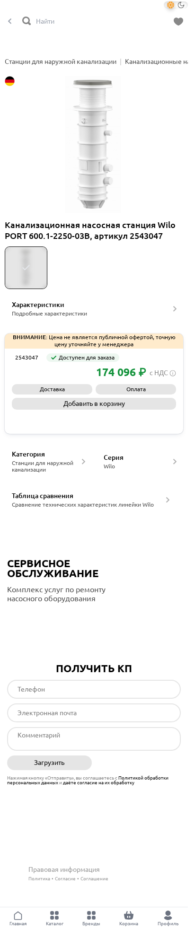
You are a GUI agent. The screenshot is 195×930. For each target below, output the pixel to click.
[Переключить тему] (176, 5)
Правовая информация (64, 869)
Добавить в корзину (94, 403)
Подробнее (46, 618)
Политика (39, 878)
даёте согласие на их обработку (98, 782)
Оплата (136, 389)
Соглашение (94, 878)
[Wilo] (33, 372)
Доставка (52, 389)
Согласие (65, 878)
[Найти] (27, 21)
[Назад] (10, 21)
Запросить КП (94, 419)
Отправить (138, 763)
